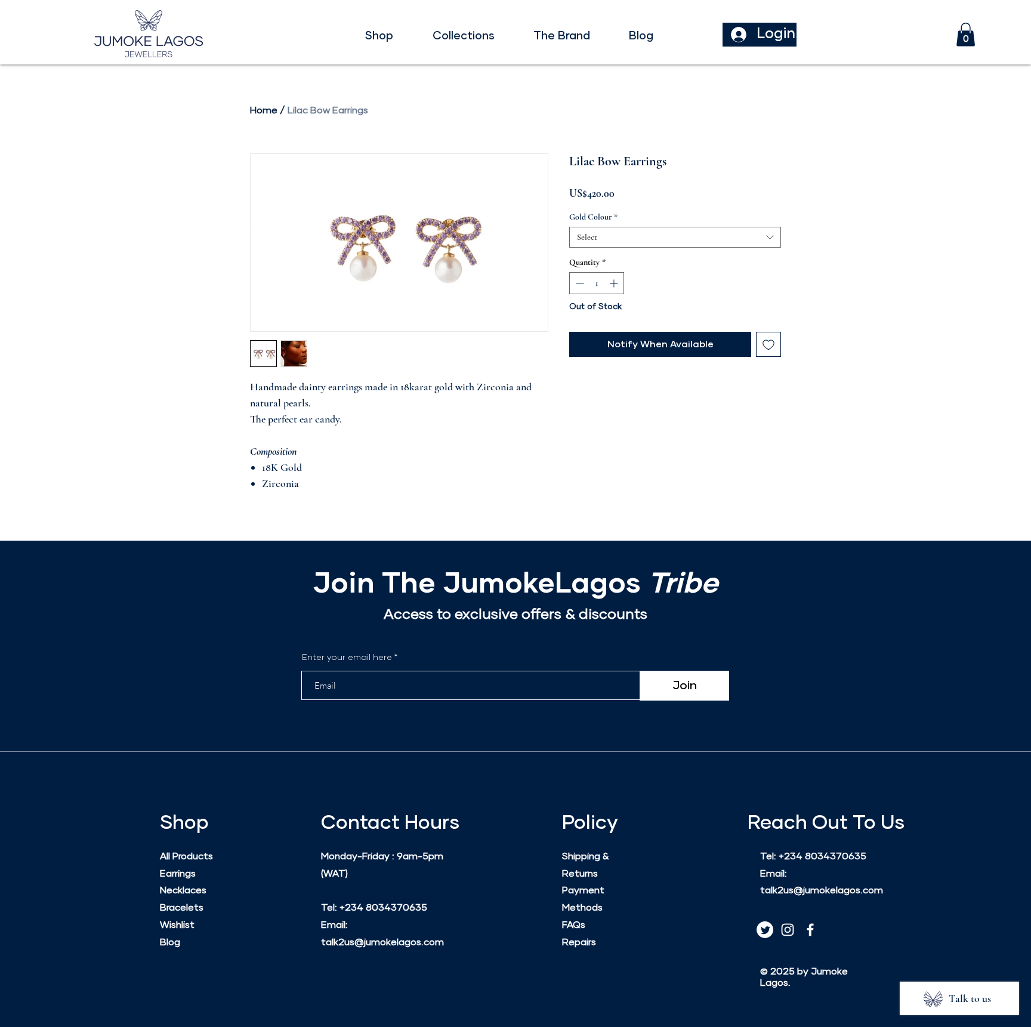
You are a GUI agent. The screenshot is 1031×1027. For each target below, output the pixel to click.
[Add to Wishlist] (768, 344)
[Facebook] (810, 929)
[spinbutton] (596, 283)
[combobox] (675, 237)
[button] (379, 36)
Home (263, 110)
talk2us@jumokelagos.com (382, 942)
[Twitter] (765, 929)
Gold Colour (593, 217)
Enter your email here (347, 657)
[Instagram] (787, 929)
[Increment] (614, 283)
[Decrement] (578, 283)
